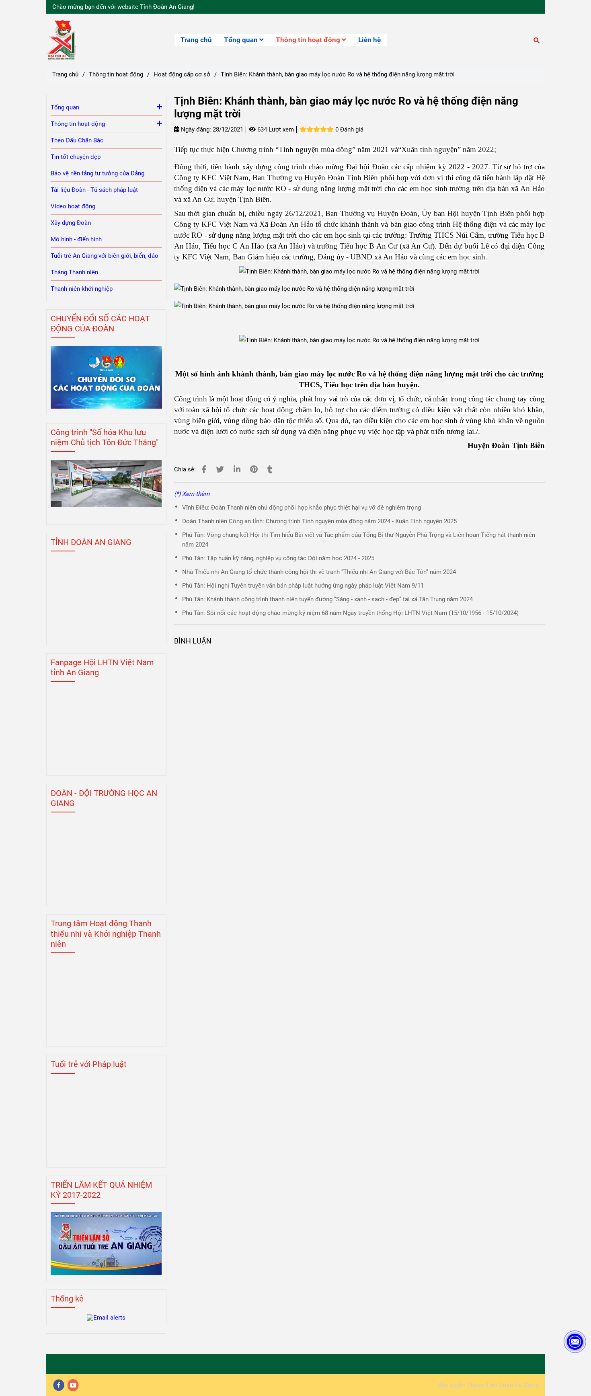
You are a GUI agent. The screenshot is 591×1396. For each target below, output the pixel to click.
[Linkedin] (237, 469)
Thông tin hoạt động (309, 40)
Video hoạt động (73, 206)
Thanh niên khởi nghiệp (82, 288)
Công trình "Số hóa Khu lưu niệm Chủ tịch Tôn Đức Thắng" (104, 437)
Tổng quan (241, 40)
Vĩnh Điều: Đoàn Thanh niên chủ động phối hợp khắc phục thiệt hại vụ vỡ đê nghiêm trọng (301, 507)
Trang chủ (196, 40)
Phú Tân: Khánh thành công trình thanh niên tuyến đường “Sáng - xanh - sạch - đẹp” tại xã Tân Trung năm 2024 (327, 599)
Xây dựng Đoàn (71, 222)
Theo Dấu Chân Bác (77, 140)
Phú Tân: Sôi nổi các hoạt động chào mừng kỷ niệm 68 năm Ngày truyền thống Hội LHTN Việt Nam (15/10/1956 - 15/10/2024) (350, 613)
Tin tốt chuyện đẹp (76, 156)
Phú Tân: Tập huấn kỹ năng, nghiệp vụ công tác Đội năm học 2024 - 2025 (278, 558)
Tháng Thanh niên (74, 272)
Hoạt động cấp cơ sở (182, 74)
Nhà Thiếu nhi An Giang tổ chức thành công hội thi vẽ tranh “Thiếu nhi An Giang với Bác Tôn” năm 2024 (319, 572)
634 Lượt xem (275, 129)
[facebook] (58, 1385)
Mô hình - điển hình (76, 239)
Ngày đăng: (195, 129)
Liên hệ (369, 40)
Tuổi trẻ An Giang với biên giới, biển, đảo (104, 255)
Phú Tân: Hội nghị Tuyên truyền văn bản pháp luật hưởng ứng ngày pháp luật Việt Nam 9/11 (303, 585)
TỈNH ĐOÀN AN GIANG (91, 542)
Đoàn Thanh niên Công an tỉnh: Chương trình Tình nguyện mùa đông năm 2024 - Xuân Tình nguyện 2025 (319, 521)
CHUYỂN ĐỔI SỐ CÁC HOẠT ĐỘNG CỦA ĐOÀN (100, 323)
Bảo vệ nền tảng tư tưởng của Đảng (97, 173)
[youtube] (73, 1385)
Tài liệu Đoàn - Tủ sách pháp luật (94, 189)
